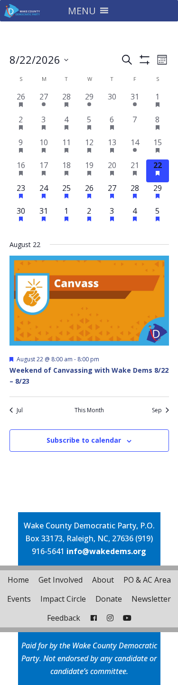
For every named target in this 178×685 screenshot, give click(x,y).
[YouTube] (127, 617)
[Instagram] (110, 617)
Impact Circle (63, 599)
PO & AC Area (147, 580)
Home (18, 580)
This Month (89, 410)
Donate (108, 599)
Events (19, 599)
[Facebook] (93, 617)
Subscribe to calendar (84, 440)
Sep (157, 410)
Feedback (63, 618)
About (103, 580)
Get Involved (60, 580)
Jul (20, 410)
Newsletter (151, 599)
